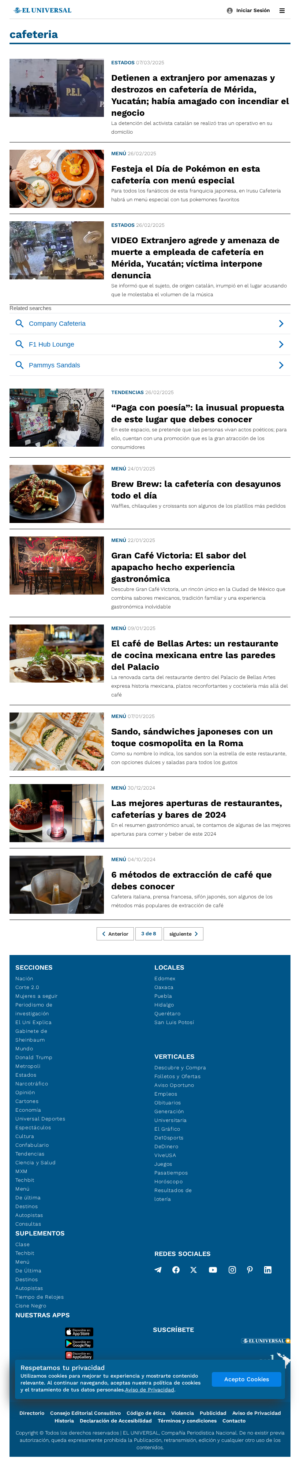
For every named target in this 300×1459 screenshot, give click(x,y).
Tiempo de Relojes (39, 1297)
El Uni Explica (33, 1022)
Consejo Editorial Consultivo (85, 1413)
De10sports (169, 1138)
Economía (28, 1110)
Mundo (24, 1048)
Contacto (233, 1421)
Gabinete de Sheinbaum (31, 1035)
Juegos (163, 1164)
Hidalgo (164, 1005)
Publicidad (213, 1413)
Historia (64, 1421)
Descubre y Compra (180, 1067)
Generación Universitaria (170, 1115)
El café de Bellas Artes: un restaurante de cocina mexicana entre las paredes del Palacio (194, 655)
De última (28, 1197)
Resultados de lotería (173, 1194)
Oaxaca (164, 987)
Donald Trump (33, 1057)
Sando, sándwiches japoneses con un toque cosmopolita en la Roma (192, 737)
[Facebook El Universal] (176, 1271)
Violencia (182, 1413)
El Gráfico (167, 1129)
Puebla (163, 996)
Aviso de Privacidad (256, 1413)
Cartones (27, 1101)
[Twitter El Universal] (193, 1271)
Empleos (165, 1094)
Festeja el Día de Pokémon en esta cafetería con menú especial (185, 175)
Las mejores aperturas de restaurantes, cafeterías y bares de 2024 (196, 809)
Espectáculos (33, 1127)
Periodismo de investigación (34, 1009)
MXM (21, 1171)
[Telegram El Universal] (158, 1271)
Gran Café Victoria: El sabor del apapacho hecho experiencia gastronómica (178, 567)
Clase (22, 1244)
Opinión (25, 1092)
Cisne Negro (30, 1306)
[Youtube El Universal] (213, 1271)
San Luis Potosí (174, 1022)
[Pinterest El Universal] (250, 1271)
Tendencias (127, 392)
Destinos (26, 1206)
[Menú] (282, 10)
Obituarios (167, 1102)
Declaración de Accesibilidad (116, 1421)
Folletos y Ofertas (177, 1076)
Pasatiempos (171, 1173)
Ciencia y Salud (35, 1162)
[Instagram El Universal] (232, 1271)
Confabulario (32, 1145)
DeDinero (166, 1146)
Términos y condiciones (187, 1421)
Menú (118, 153)
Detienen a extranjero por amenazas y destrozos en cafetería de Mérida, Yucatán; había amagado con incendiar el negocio (200, 95)
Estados (123, 62)
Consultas (28, 1224)
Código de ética (146, 1413)
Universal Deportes (40, 1119)
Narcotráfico (31, 1083)
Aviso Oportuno (174, 1085)
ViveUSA (165, 1155)
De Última (28, 1270)
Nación (24, 978)
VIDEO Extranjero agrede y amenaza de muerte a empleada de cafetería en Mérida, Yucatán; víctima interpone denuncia (195, 257)
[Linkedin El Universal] (267, 1271)
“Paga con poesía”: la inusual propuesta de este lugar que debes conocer (197, 413)
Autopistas (29, 1215)
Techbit (24, 1180)
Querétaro (167, 1013)
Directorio (31, 1413)
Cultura (24, 1136)
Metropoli (27, 1066)
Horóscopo (168, 1181)
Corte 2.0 (27, 987)
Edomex (165, 978)
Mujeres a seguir (36, 996)
